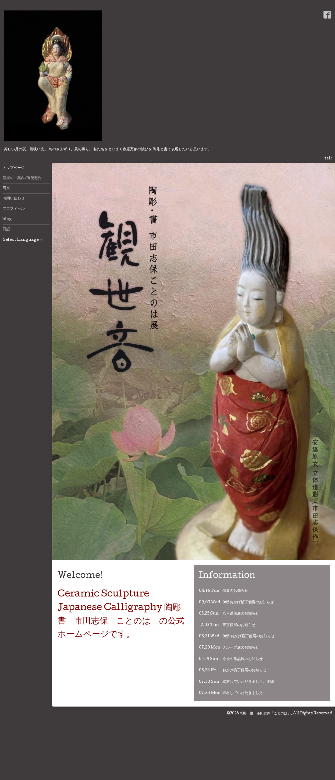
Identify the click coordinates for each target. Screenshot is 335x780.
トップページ (14, 168)
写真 (6, 188)
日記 (6, 229)
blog (7, 219)
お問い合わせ (14, 199)
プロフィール (14, 209)
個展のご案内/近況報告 (22, 178)
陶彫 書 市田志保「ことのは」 (265, 742)
